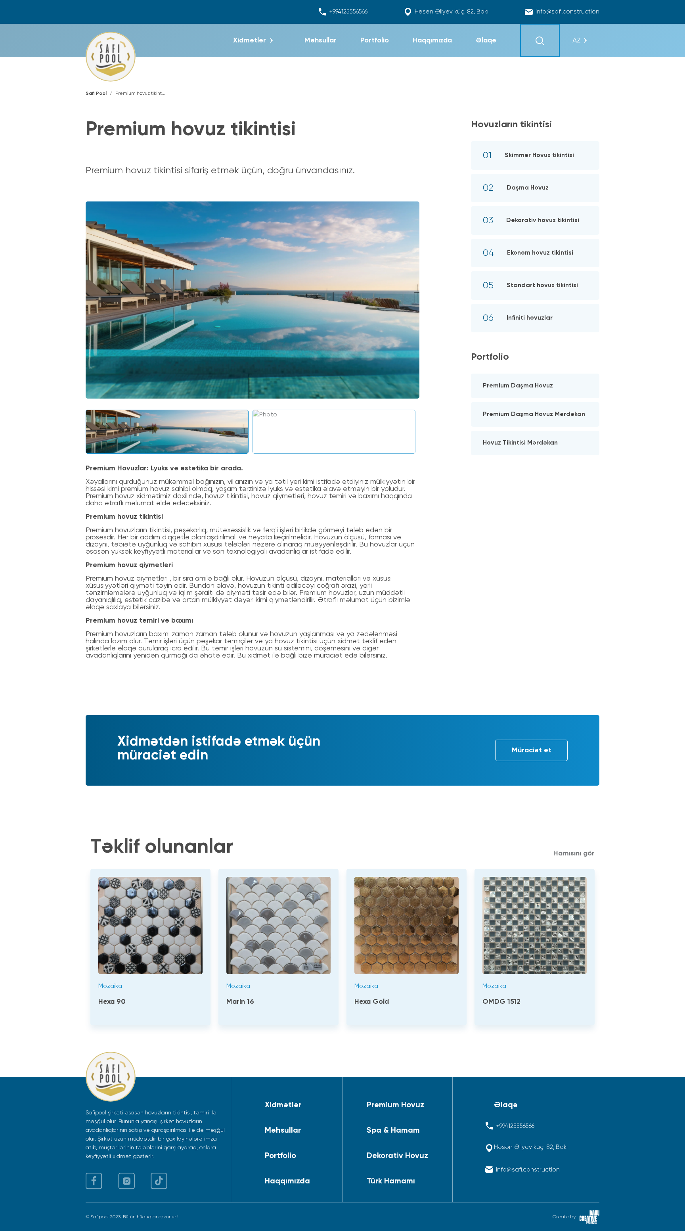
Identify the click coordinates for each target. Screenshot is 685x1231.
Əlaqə (506, 1105)
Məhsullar (283, 1131)
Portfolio (280, 1156)
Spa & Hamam (393, 1131)
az (576, 40)
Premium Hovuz (395, 1105)
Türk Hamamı (391, 1181)
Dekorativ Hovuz (397, 1156)
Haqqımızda (287, 1181)
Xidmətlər (283, 1105)
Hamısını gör (574, 853)
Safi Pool (96, 93)
